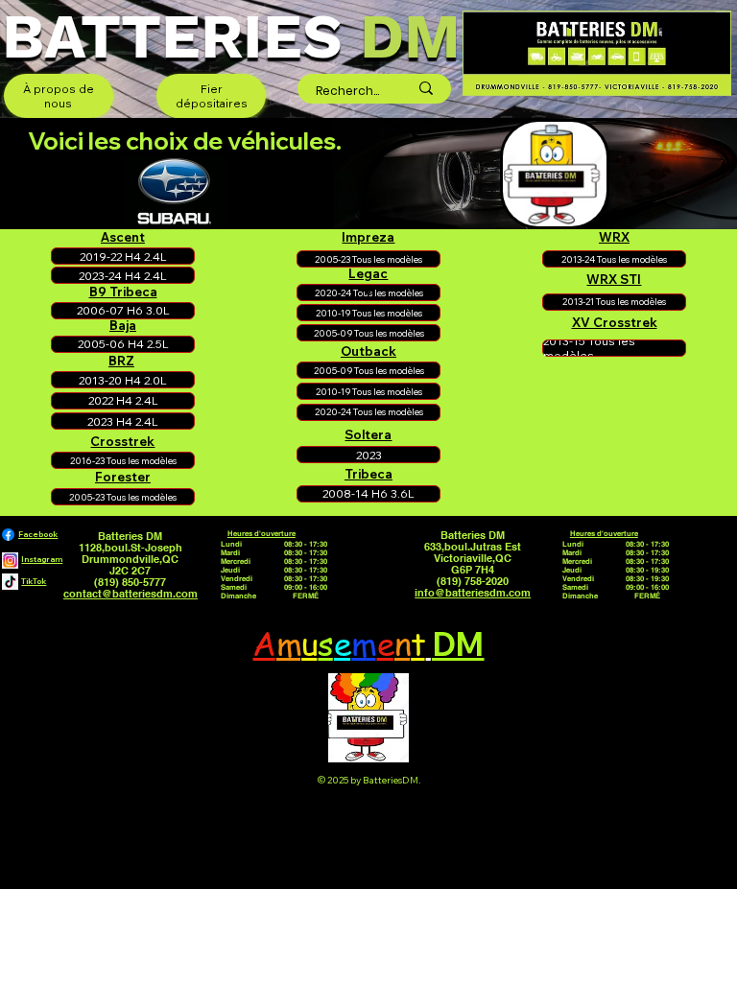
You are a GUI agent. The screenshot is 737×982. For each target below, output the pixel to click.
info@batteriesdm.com (473, 592)
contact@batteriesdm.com (130, 593)
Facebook (38, 534)
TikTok (33, 581)
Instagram (41, 559)
